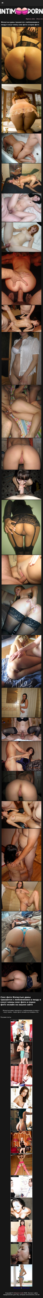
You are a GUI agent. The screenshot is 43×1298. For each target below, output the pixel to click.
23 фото (15, 1109)
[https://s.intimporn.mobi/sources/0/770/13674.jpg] (21, 962)
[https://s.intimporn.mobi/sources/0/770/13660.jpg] (21, 437)
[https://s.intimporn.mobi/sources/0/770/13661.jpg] (21, 469)
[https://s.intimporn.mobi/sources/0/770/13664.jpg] (21, 584)
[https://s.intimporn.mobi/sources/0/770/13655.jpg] (21, 221)
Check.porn (26, 1288)
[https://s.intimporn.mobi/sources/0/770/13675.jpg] (21, 992)
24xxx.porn (17, 1288)
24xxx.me (39, 19)
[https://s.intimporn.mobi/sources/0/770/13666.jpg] (21, 687)
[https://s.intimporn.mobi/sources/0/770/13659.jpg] (21, 384)
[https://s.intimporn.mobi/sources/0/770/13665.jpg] (21, 634)
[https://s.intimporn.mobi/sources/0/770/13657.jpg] (21, 304)
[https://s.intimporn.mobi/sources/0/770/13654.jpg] (21, 192)
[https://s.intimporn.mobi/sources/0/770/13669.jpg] (21, 770)
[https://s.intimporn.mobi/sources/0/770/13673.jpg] (21, 910)
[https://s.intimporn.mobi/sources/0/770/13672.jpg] (21, 880)
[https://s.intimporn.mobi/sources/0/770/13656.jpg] (21, 251)
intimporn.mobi (18, 1293)
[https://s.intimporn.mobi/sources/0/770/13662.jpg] (21, 499)
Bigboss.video (30, 19)
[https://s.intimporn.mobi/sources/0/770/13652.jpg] (21, 133)
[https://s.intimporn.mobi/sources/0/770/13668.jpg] (21, 740)
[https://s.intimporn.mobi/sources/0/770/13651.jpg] (21, 83)
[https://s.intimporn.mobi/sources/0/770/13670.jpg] (21, 800)
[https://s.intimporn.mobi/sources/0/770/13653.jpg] (21, 162)
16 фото (15, 1020)
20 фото (15, 1153)
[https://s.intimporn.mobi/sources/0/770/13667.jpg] (21, 717)
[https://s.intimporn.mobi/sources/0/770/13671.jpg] (21, 828)
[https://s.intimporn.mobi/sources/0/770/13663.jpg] (21, 554)
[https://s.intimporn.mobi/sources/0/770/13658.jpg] (21, 331)
